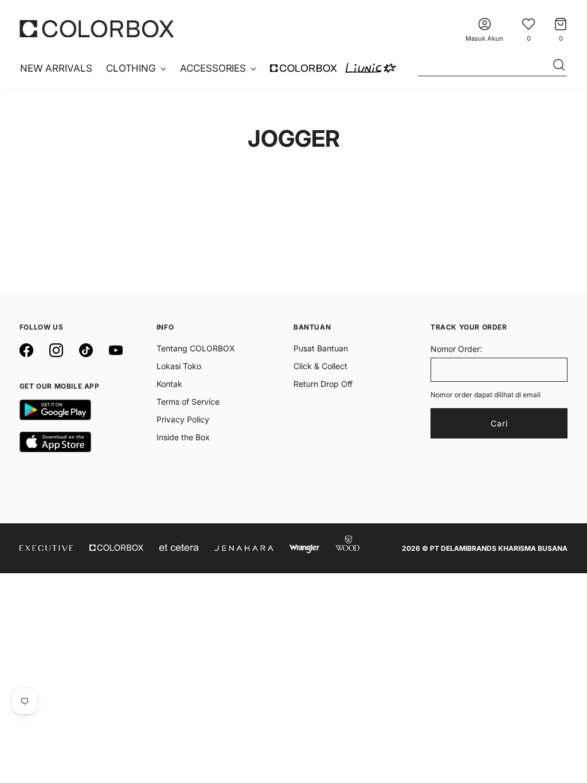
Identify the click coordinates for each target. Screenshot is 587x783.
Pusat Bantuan (321, 348)
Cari (499, 423)
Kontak (169, 384)
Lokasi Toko (178, 366)
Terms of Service (188, 401)
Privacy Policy (182, 419)
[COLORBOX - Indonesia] (96, 28)
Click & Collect (320, 366)
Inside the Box (183, 437)
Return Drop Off (323, 384)
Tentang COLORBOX (195, 348)
